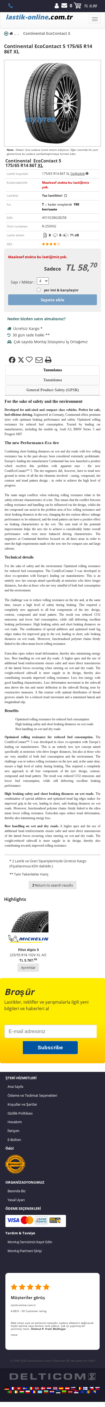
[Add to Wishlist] (30, 360)
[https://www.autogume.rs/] (76, 1392)
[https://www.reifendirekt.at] (67, 1388)
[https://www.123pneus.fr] (12, 1388)
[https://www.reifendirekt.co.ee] (58, 1392)
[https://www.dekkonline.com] (37, 1388)
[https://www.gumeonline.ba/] (94, 1392)
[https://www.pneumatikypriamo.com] (97, 1388)
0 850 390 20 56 (13, 5)
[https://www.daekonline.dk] (43, 1388)
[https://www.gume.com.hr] (52, 1392)
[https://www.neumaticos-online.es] (61, 1388)
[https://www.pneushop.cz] (91, 1388)
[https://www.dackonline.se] (25, 1388)
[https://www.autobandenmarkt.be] (79, 1388)
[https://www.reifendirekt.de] (7, 1388)
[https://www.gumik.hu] (22, 1392)
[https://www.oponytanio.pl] (28, 1392)
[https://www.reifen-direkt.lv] (70, 1392)
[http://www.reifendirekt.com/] (82, 1392)
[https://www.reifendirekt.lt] (64, 1392)
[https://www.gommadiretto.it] (31, 1388)
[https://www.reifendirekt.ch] (19, 1388)
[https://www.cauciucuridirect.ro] (34, 1392)
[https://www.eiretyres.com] (15, 1392)
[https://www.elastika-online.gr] (40, 1392)
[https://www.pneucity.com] (10, 1392)
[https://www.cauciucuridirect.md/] (88, 1392)
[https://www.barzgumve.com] (46, 1392)
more (14, 1335)
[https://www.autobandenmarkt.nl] (49, 1388)
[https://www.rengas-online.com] (85, 1388)
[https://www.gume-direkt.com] (73, 1388)
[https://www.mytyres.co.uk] (55, 1388)
